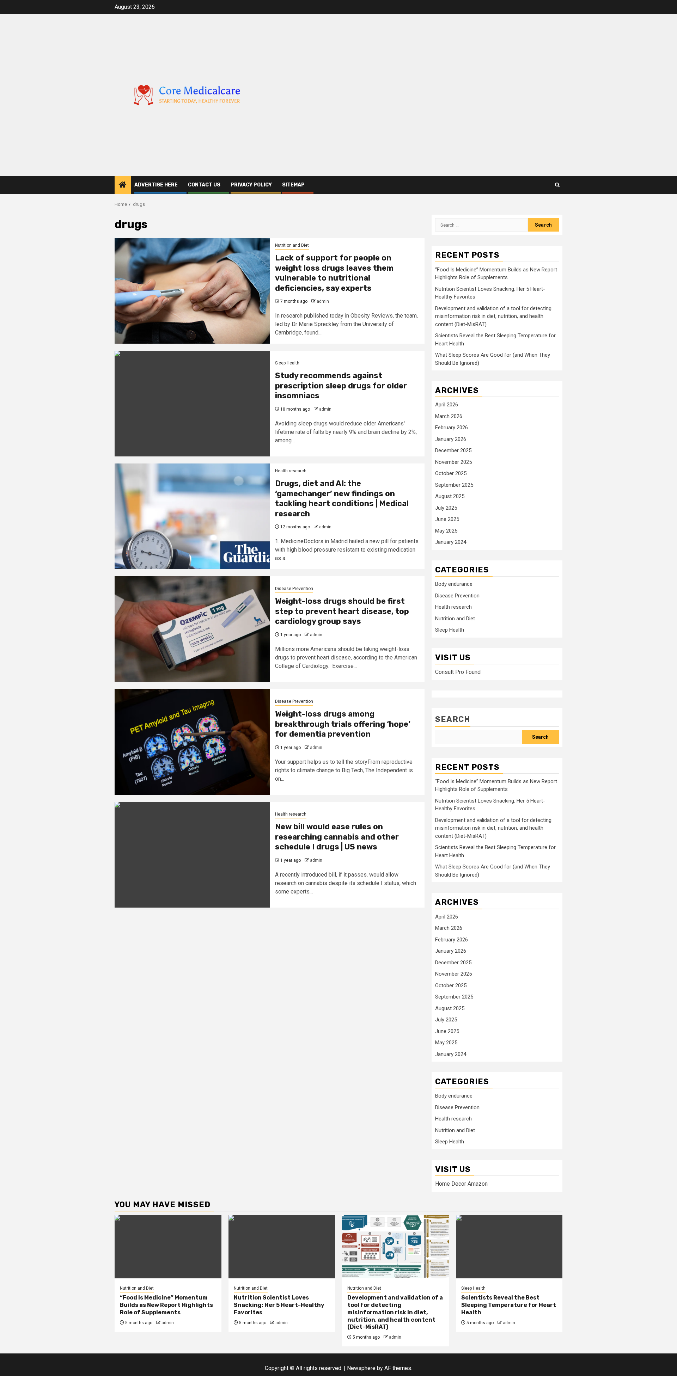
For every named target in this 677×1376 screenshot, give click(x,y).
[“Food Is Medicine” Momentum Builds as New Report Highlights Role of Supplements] (168, 1246)
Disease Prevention (294, 588)
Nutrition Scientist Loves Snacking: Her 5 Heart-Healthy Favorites (279, 1305)
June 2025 (447, 519)
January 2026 (450, 439)
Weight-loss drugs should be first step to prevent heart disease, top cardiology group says (342, 611)
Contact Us (204, 185)
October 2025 (450, 473)
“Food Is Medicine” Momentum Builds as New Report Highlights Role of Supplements (166, 1305)
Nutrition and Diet (292, 245)
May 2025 (446, 531)
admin (323, 301)
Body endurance (453, 584)
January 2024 (450, 542)
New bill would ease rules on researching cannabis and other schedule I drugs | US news (337, 837)
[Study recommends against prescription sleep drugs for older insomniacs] (192, 403)
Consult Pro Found (458, 672)
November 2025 (453, 462)
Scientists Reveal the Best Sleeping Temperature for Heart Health (508, 1305)
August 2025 (449, 496)
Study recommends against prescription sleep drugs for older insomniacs (341, 385)
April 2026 (446, 404)
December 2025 (453, 450)
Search (452, 719)
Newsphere (361, 1368)
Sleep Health (287, 363)
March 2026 (448, 416)
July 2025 (446, 508)
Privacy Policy (251, 185)
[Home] (123, 185)
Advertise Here (156, 185)
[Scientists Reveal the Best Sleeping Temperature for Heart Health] (509, 1246)
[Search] (557, 185)
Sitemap (293, 185)
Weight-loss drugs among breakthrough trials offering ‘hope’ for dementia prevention (342, 724)
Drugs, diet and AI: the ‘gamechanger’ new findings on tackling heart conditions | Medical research (342, 498)
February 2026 (451, 427)
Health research (290, 470)
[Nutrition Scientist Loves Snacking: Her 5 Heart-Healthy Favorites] (281, 1246)
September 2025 (454, 485)
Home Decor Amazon (461, 1183)
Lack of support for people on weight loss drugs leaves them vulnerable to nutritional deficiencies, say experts (334, 273)
